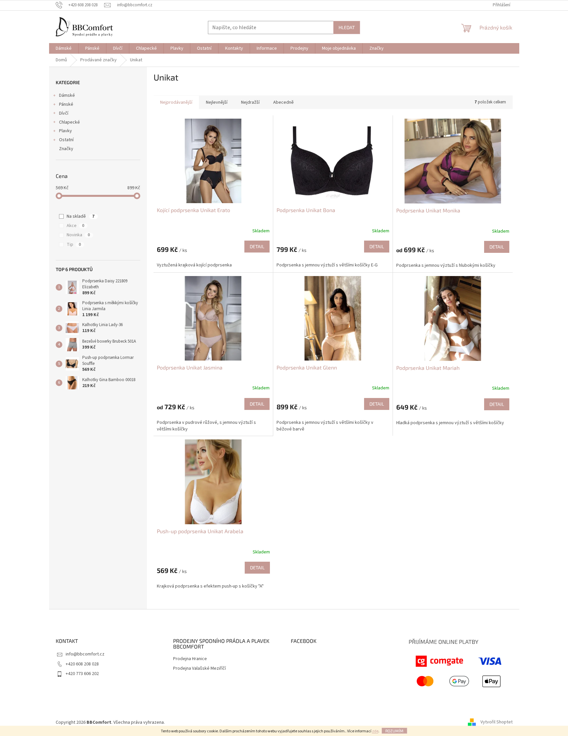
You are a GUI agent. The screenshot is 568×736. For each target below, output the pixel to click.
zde (375, 731)
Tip (74, 244)
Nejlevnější (216, 102)
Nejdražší (250, 102)
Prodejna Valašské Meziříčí (199, 668)
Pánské (66, 104)
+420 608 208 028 (82, 664)
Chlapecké (69, 122)
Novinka (78, 235)
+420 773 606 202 (82, 673)
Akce (75, 225)
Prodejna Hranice (190, 659)
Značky (66, 148)
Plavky (65, 131)
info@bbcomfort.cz (85, 654)
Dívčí (63, 113)
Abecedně (283, 102)
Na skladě (81, 216)
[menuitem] (63, 48)
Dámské (67, 95)
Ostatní (66, 140)
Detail (257, 246)
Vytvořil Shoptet (496, 722)
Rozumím (394, 730)
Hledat (347, 27)
